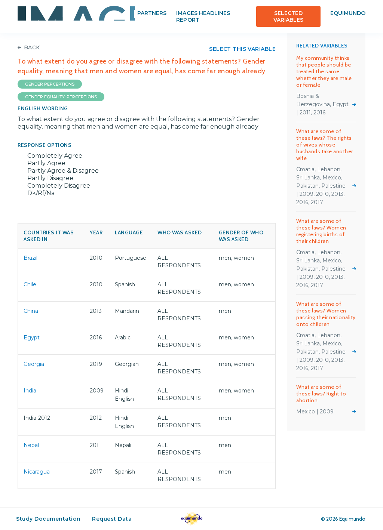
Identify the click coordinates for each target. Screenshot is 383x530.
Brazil (30, 258)
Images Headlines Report (203, 16)
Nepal (31, 445)
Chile (30, 284)
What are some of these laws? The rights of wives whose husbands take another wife (324, 144)
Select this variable (242, 49)
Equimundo (347, 13)
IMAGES (76, 13)
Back (32, 47)
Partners (151, 13)
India (30, 390)
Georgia (34, 364)
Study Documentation (48, 518)
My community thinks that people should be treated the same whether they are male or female (324, 71)
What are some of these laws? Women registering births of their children (321, 231)
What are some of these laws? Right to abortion (321, 393)
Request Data (112, 518)
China (31, 311)
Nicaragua (37, 471)
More (354, 104)
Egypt (32, 337)
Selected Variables (288, 16)
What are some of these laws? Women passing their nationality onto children (326, 314)
